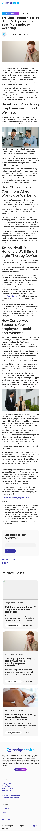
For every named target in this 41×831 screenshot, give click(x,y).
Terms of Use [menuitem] (6, 790)
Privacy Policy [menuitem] (7, 784)
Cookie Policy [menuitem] (6, 786)
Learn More (20, 769)
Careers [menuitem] (4, 813)
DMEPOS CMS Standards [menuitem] (11, 795)
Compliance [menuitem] (6, 793)
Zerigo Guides (9, 296)
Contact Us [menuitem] (6, 808)
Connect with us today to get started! (15, 498)
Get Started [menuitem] (6, 819)
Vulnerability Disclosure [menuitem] (10, 797)
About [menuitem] (4, 810)
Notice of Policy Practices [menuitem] (11, 788)
